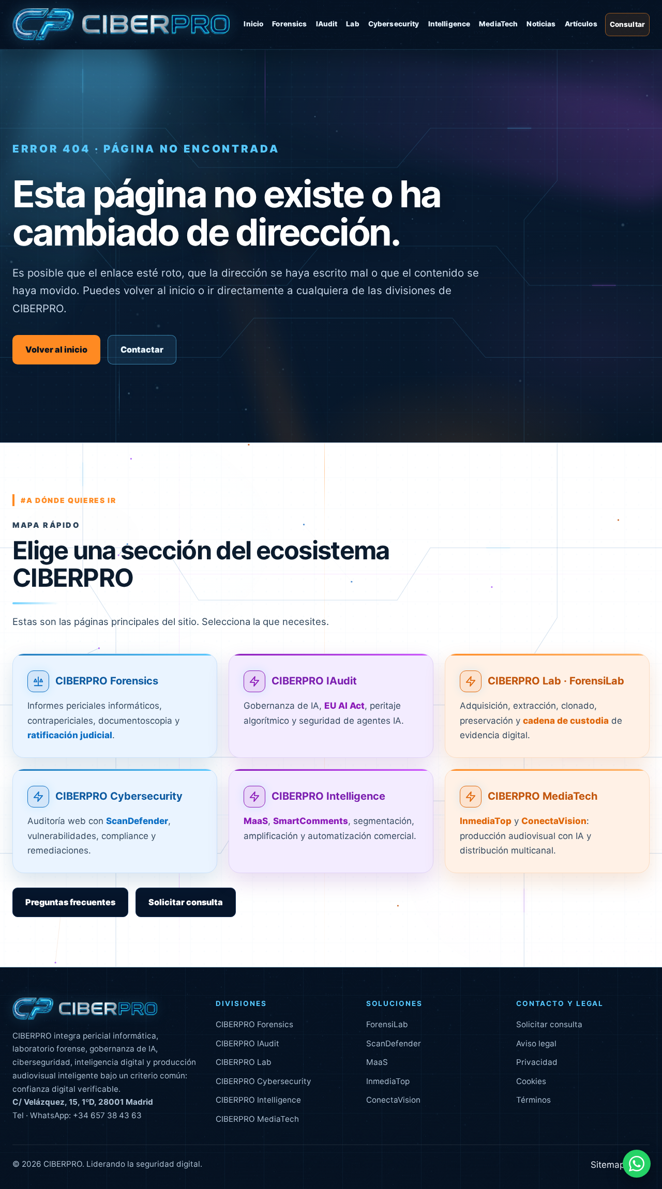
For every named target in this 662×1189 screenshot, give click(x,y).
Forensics (289, 24)
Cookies (531, 1081)
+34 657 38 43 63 (107, 1115)
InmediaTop (388, 1081)
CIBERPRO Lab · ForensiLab (556, 681)
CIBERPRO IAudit (314, 681)
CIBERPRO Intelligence (328, 796)
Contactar (142, 349)
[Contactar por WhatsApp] (637, 1164)
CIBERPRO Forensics (106, 681)
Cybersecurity (393, 24)
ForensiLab (387, 1024)
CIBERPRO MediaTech (543, 796)
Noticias (540, 24)
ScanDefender (393, 1043)
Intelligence (449, 24)
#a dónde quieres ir (68, 500)
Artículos (581, 24)
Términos (533, 1100)
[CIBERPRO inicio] (121, 24)
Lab (352, 24)
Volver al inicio (56, 349)
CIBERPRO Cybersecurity (119, 796)
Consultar (627, 24)
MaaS (377, 1062)
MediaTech (498, 24)
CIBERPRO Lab (244, 1062)
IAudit (327, 24)
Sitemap (608, 1165)
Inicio (253, 24)
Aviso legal (536, 1043)
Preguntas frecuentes (70, 902)
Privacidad (537, 1062)
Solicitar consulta (185, 902)
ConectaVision (393, 1100)
